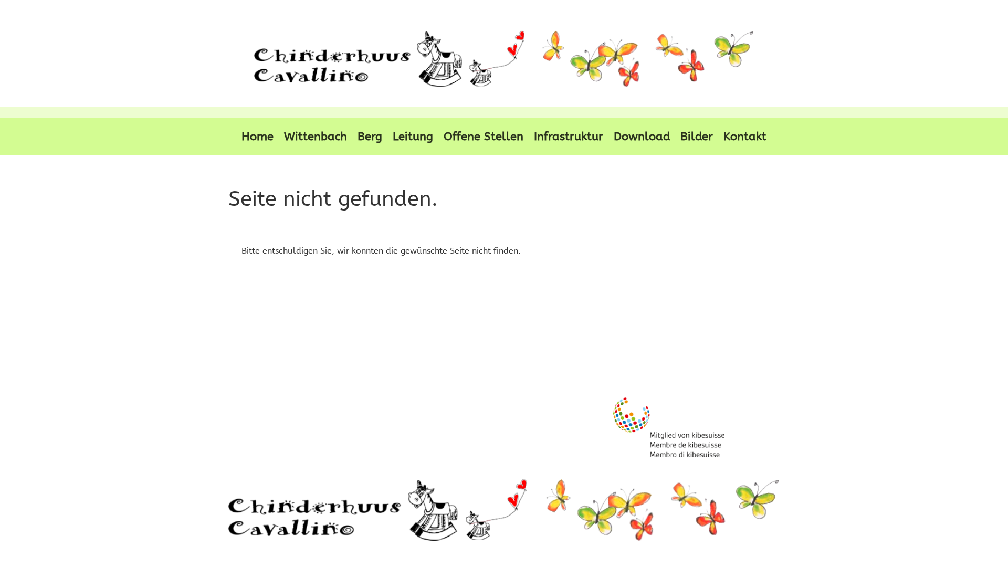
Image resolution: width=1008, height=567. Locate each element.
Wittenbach (315, 136)
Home (258, 136)
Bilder (696, 136)
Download (642, 136)
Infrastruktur (568, 136)
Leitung (413, 136)
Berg (370, 136)
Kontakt (744, 136)
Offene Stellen (483, 136)
